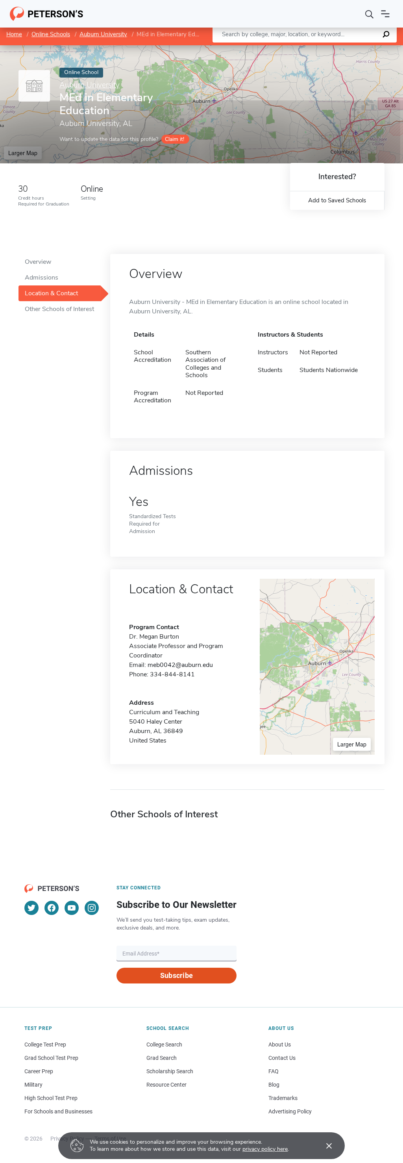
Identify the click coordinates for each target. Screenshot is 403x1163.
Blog (273, 1085)
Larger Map (22, 153)
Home (14, 34)
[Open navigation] (385, 14)
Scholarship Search (169, 1071)
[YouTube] (72, 908)
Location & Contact (51, 293)
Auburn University (103, 34)
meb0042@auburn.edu (180, 665)
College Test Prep (45, 1044)
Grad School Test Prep (51, 1058)
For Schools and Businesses (58, 1111)
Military (33, 1085)
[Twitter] (31, 908)
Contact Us (282, 1058)
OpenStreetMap (349, 49)
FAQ (273, 1071)
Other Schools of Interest (59, 309)
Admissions (41, 277)
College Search (164, 1044)
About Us (279, 1044)
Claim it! (174, 139)
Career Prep (38, 1071)
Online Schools (50, 34)
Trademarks (283, 1098)
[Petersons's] (46, 14)
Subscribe (176, 975)
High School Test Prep (51, 1098)
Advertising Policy (290, 1111)
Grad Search (161, 1058)
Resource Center (166, 1085)
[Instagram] (92, 908)
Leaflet (310, 49)
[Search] (369, 14)
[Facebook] (51, 908)
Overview (38, 261)
